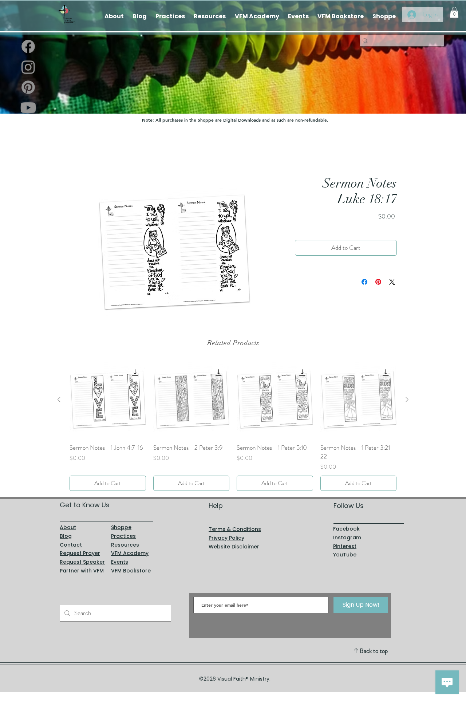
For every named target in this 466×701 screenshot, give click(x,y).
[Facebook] (28, 46)
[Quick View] (108, 400)
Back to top (374, 650)
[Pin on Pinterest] (378, 282)
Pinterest (344, 546)
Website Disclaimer (234, 546)
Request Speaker (82, 562)
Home (76, 149)
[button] (454, 12)
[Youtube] (28, 108)
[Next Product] (407, 399)
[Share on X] (392, 282)
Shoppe (121, 527)
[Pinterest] (28, 87)
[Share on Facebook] (364, 282)
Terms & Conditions (235, 529)
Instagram (347, 537)
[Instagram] (28, 67)
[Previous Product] (59, 399)
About (68, 527)
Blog (66, 536)
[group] (233, 426)
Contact (71, 544)
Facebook (346, 528)
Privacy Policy (226, 537)
